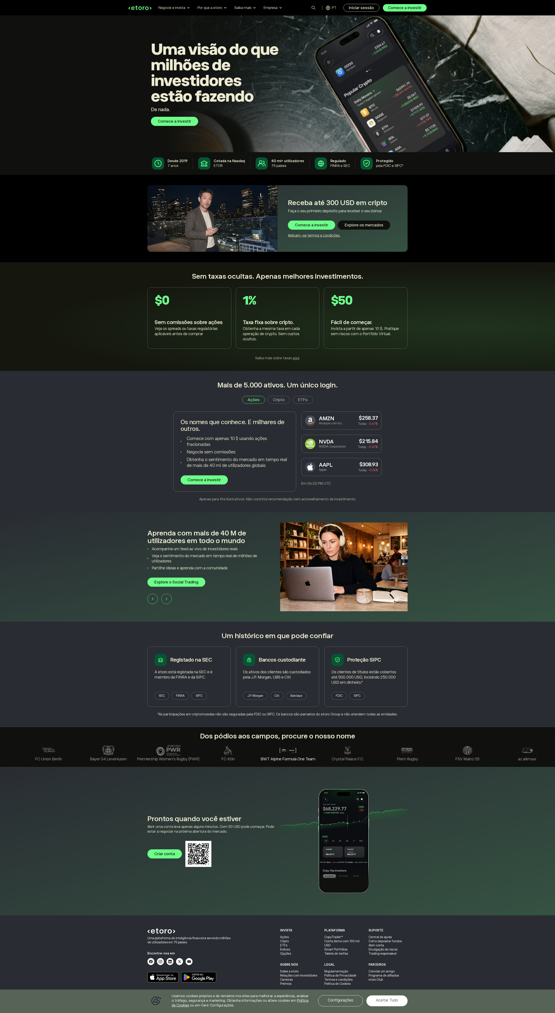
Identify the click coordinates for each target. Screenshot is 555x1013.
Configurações (340, 1000)
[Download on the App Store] (163, 977)
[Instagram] (160, 961)
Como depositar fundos (385, 941)
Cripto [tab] (279, 400)
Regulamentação (336, 971)
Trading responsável (383, 953)
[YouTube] (189, 961)
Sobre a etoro (289, 971)
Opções (285, 953)
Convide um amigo (382, 971)
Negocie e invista (171, 8)
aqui (296, 358)
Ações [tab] (254, 400)
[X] (179, 961)
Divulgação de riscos (383, 949)
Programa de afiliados (384, 975)
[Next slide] (166, 598)
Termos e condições (338, 979)
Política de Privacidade (340, 975)
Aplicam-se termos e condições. (314, 235)
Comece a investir (404, 8)
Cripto (284, 941)
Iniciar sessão (361, 8)
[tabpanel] (277, 457)
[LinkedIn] (169, 961)
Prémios (285, 983)
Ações (284, 937)
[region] (277, 1001)
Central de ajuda (380, 937)
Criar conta (164, 854)
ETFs (283, 945)
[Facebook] (150, 961)
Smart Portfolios (335, 949)
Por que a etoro (210, 8)
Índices (285, 949)
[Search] (313, 8)
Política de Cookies (337, 983)
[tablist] (277, 400)
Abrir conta (376, 945)
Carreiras (286, 979)
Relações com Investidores (298, 975)
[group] (277, 567)
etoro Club (376, 979)
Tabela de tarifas (336, 953)
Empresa (271, 8)
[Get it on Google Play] (198, 977)
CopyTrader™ (333, 937)
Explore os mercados (364, 225)
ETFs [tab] (303, 400)
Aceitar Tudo (387, 1000)
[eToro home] (140, 8)
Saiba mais (242, 8)
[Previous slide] (152, 598)
